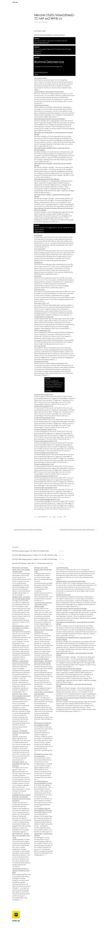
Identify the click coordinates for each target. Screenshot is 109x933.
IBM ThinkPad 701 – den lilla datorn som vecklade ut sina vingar (21, 835)
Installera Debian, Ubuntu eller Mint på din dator (49, 92)
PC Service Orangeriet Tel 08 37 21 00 (45, 441)
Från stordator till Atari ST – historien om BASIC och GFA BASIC (20, 870)
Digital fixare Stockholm (41, 105)
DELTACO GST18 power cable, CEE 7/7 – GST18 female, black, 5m (32, 563)
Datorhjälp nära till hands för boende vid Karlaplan (49, 119)
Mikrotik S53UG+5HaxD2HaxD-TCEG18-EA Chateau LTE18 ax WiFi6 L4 (77, 529)
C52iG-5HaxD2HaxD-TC (42, 516)
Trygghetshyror (39, 231)
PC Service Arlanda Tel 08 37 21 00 (44, 418)
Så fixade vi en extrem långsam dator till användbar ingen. (43, 570)
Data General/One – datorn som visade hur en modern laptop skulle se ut (20, 628)
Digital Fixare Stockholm (41, 43)
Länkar (36, 74)
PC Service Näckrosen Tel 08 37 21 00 (45, 488)
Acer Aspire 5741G (39, 249)
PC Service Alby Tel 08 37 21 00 (43, 394)
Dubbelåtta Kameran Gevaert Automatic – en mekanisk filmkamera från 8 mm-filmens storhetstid (21, 798)
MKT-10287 (59, 516)
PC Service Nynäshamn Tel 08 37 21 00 (46, 476)
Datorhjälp (48, 391)
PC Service (37, 53)
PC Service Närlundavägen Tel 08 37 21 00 (47, 499)
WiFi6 (65, 516)
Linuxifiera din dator (40, 78)
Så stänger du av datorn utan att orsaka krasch (43, 755)
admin (39, 22)
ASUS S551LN (38, 262)
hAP (50, 516)
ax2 (35, 516)
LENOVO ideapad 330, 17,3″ (42, 330)
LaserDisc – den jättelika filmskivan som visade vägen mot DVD (21, 733)
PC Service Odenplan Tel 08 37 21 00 (45, 429)
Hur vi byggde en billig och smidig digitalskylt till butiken (43, 809)
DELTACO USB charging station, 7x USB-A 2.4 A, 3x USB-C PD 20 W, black (34, 559)
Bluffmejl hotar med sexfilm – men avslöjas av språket (43, 724)
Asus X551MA (38, 235)
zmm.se (14, 2)
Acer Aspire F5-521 (40, 346)
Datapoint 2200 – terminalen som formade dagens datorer (21, 598)
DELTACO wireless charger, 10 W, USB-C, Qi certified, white (30, 551)
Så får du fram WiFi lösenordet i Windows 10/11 (43, 631)
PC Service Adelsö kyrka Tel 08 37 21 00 (46, 453)
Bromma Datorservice (41, 72)
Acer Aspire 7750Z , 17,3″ (41, 303)
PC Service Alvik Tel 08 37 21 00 (43, 406)
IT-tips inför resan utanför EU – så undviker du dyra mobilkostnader (43, 604)
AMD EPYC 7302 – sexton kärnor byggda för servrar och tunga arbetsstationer (21, 696)
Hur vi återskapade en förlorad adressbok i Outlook (43, 782)
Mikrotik (54, 516)
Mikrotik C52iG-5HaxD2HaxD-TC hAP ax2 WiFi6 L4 (49, 35)
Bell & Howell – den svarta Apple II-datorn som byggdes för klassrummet (21, 570)
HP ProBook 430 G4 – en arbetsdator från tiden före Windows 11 (20, 764)
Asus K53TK (38, 276)
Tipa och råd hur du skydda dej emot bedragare (43, 693)
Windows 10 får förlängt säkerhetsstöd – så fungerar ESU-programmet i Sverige (43, 661)
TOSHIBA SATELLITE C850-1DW (43, 317)
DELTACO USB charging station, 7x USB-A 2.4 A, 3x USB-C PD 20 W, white (34, 555)
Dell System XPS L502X (41, 361)
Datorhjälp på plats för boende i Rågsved (46, 179)
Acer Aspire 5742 (39, 290)
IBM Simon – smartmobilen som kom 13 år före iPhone (20, 662)
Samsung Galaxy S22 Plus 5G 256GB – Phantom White (28, 529)
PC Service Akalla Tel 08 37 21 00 (44, 464)
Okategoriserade (44, 22)
